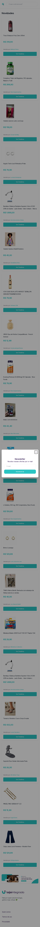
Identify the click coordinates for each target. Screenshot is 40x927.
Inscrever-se (20, 471)
